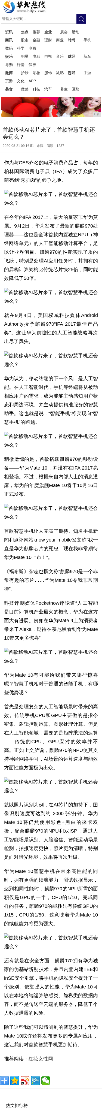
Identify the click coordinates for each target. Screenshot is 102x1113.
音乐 (60, 56)
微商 (9, 73)
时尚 (71, 40)
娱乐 (9, 56)
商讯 (9, 40)
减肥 (60, 73)
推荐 (36, 32)
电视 (48, 56)
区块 (75, 89)
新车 (87, 56)
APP (32, 81)
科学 (20, 48)
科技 (36, 89)
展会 (64, 32)
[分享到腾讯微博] (35, 1080)
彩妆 (36, 73)
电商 (32, 48)
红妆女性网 (41, 1058)
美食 (9, 89)
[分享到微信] (45, 1080)
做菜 (25, 89)
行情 (20, 64)
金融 (36, 40)
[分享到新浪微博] (25, 1080)
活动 (75, 32)
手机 (87, 40)
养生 (64, 89)
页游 (9, 81)
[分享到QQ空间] (14, 1080)
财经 (71, 56)
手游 (87, 73)
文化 (20, 81)
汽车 (48, 89)
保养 (32, 64)
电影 (36, 56)
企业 (48, 32)
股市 (25, 40)
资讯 (9, 32)
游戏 (71, 73)
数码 (9, 48)
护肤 (25, 73)
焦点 (25, 32)
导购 (9, 64)
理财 (48, 40)
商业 (60, 40)
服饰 (48, 73)
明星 (25, 56)
